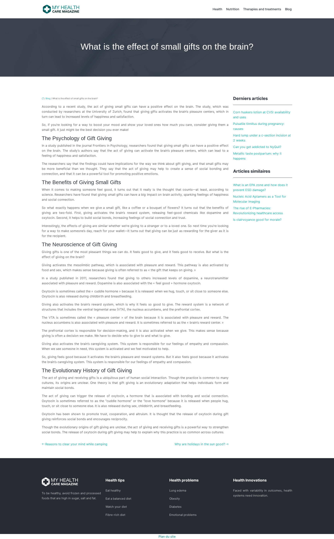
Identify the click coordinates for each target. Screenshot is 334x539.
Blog (288, 9)
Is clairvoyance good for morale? (257, 220)
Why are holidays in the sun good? (200, 444)
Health (217, 9)
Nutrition (232, 9)
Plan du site (167, 536)
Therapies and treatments (262, 9)
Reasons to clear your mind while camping (76, 444)
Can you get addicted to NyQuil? (257, 147)
